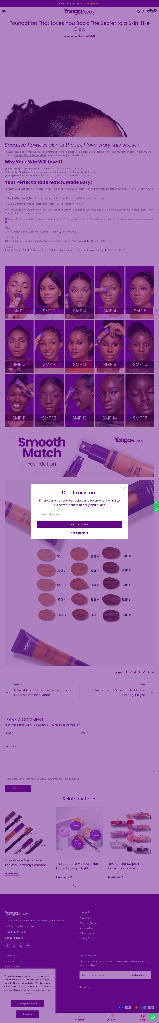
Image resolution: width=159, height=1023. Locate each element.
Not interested (79, 533)
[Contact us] (153, 1017)
